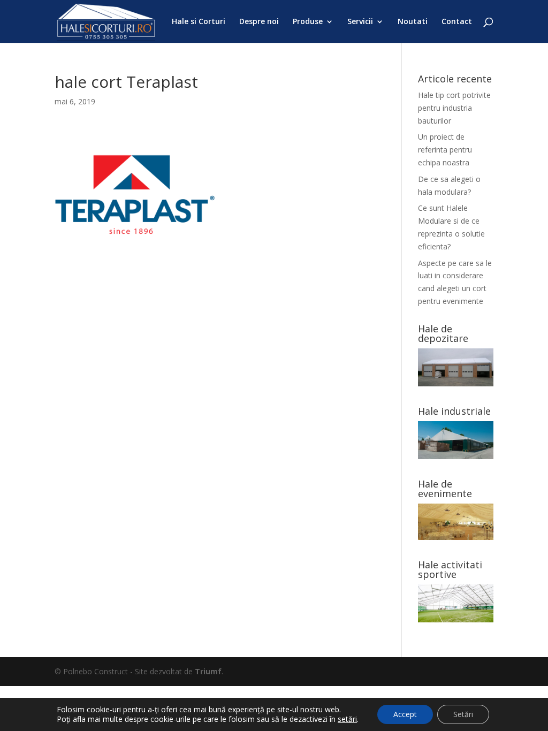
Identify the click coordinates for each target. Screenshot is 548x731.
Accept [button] (405, 714)
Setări (463, 714)
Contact (457, 22)
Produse (308, 22)
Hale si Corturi (198, 22)
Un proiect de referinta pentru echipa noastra (445, 149)
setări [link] (347, 719)
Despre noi (259, 22)
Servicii (360, 22)
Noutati (413, 22)
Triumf (208, 671)
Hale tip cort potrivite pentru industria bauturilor (454, 108)
